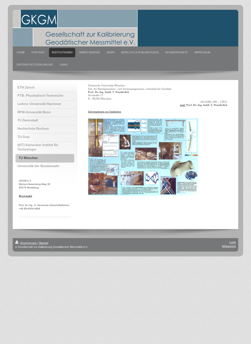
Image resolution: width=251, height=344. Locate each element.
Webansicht (229, 246)
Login (232, 242)
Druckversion (28, 242)
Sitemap (43, 242)
